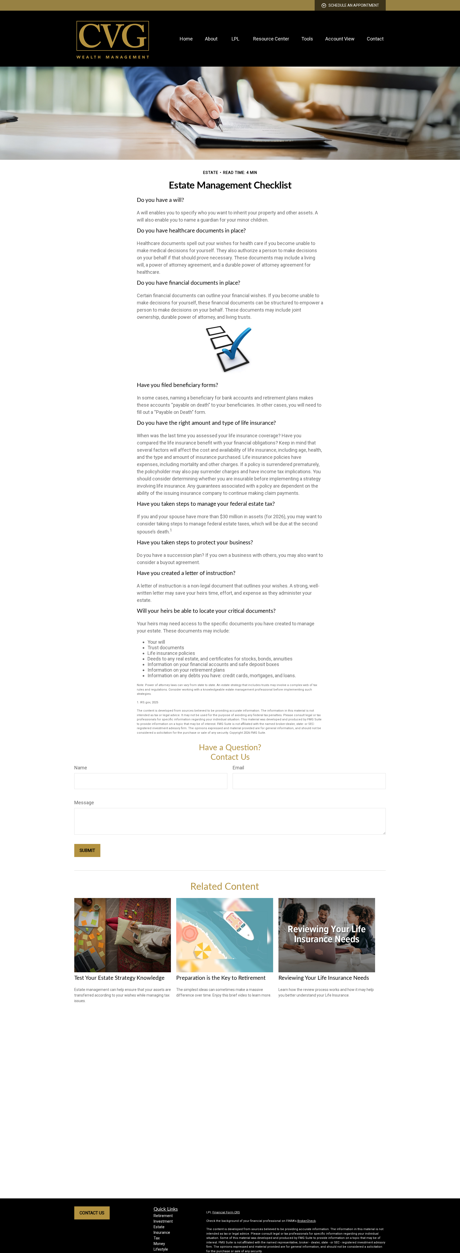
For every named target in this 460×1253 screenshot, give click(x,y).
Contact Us (92, 1212)
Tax (157, 1238)
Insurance (162, 1232)
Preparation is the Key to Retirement (221, 978)
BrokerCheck (306, 1221)
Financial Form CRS (226, 1212)
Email (238, 767)
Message (84, 802)
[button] (186, 39)
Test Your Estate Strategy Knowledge (119, 978)
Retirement (163, 1216)
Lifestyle (161, 1249)
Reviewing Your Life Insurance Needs (323, 978)
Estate (159, 1227)
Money (159, 1244)
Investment (163, 1221)
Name (80, 767)
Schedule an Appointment (353, 5)
